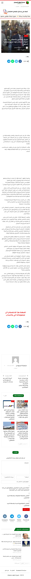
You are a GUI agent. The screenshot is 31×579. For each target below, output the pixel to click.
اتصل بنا (12, 570)
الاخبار (26, 35)
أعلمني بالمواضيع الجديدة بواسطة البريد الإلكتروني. (18, 504)
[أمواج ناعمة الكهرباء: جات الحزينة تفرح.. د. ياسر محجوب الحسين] (26, 536)
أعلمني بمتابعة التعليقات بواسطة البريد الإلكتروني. (18, 497)
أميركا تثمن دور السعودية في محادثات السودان (8, 380)
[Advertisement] (15, 75)
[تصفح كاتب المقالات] (15, 359)
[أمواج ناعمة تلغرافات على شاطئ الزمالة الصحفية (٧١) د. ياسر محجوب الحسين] (26, 558)
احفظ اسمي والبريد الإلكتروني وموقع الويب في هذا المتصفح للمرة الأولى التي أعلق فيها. (15, 489)
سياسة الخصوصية (21, 570)
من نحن (7, 570)
